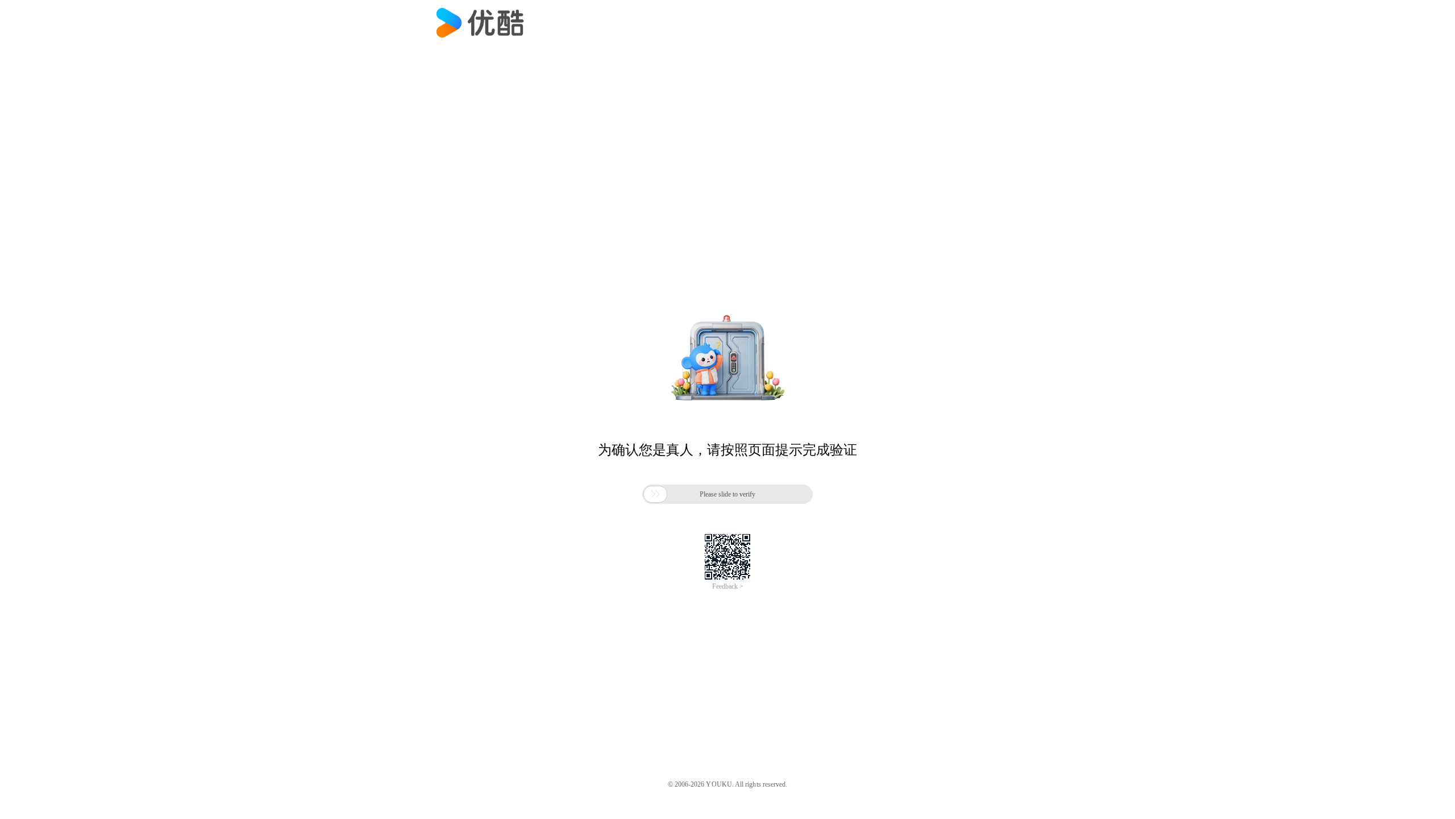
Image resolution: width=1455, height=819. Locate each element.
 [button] (655, 494)
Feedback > (727, 586)
